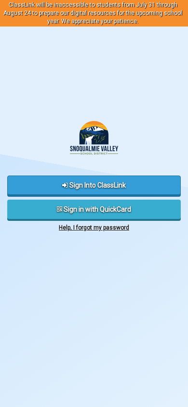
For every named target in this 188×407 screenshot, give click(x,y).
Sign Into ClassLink (97, 185)
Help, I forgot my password (94, 227)
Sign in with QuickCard (96, 209)
